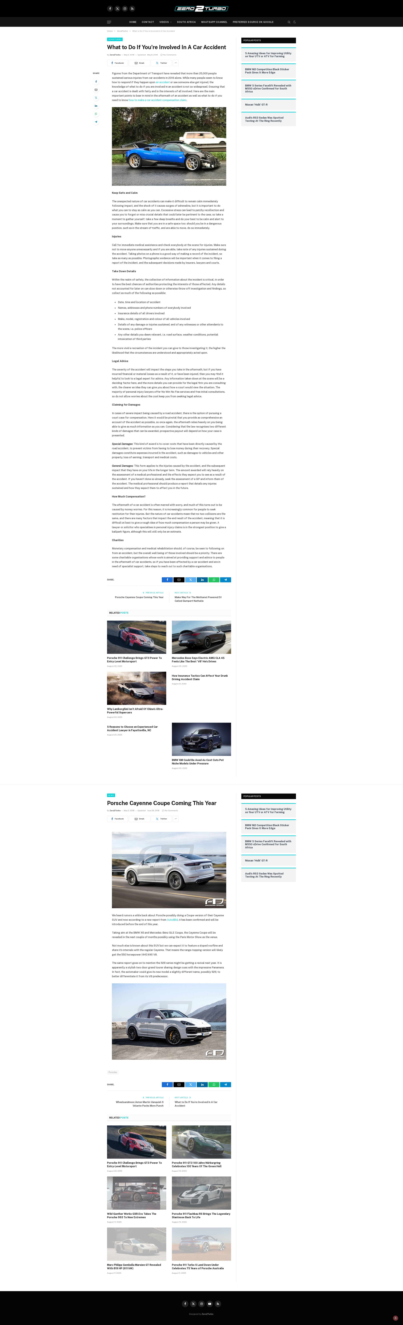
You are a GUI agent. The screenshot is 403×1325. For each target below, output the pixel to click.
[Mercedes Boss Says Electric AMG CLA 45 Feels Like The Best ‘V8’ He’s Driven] (201, 637)
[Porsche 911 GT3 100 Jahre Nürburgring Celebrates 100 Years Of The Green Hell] (201, 1142)
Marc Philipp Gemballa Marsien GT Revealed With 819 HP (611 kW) (134, 1266)
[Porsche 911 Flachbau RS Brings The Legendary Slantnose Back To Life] (201, 1193)
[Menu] (109, 22)
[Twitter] (96, 98)
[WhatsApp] (96, 114)
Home (132, 22)
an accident (163, 82)
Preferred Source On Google (253, 22)
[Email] (96, 89)
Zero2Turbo (114, 39)
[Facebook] (96, 81)
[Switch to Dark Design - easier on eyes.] (294, 22)
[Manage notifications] (395, 1318)
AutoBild (172, 919)
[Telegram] (96, 122)
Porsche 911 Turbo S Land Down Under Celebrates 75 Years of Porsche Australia (198, 1266)
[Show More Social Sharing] (176, 63)
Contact (148, 22)
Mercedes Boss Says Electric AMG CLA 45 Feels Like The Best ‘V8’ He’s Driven (198, 660)
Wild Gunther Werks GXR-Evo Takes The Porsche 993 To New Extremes (131, 1215)
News (111, 795)
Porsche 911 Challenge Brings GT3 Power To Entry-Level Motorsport (134, 660)
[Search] (289, 22)
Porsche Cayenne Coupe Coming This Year (139, 597)
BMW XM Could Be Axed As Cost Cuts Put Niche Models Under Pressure (198, 762)
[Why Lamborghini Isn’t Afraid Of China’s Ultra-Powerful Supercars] (136, 688)
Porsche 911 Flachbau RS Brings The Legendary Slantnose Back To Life (201, 1215)
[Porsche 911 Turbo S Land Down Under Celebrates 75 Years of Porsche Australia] (201, 1244)
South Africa (186, 22)
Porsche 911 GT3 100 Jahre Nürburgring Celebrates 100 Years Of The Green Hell (196, 1164)
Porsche (113, 1072)
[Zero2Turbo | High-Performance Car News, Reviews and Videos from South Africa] (201, 8)
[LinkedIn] (96, 106)
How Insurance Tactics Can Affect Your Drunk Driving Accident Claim (200, 677)
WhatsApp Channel (214, 22)
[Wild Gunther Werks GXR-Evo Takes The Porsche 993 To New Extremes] (136, 1193)
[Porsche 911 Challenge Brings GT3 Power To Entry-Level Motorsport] (136, 637)
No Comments (169, 55)
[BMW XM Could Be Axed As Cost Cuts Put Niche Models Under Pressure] (201, 739)
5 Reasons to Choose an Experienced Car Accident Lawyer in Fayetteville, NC (132, 728)
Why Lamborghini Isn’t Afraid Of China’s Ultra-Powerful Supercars (135, 711)
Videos (164, 22)
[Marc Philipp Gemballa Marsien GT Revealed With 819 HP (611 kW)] (136, 1244)
